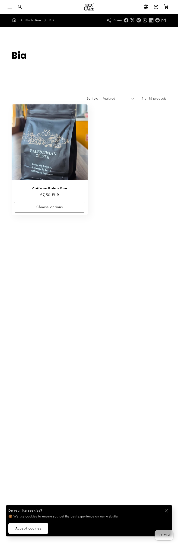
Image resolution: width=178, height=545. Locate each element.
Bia (51, 20)
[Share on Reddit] (157, 20)
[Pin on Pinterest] (138, 20)
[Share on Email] (163, 20)
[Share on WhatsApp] (145, 20)
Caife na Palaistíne (49, 189)
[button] (10, 7)
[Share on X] (132, 20)
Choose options (49, 207)
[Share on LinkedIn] (151, 20)
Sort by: (92, 98)
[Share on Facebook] (126, 20)
